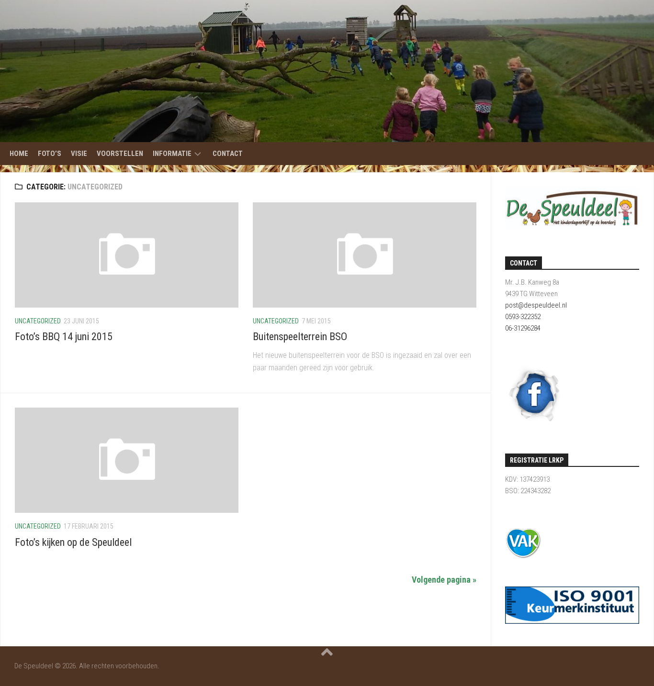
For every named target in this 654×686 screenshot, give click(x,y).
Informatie (172, 153)
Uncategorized (38, 321)
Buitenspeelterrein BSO (300, 337)
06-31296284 (523, 328)
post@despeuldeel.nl (536, 305)
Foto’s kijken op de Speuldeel (73, 542)
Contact (228, 153)
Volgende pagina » (444, 580)
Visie (79, 153)
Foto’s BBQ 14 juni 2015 (64, 337)
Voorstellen (120, 153)
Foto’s (49, 153)
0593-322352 (523, 316)
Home (19, 153)
